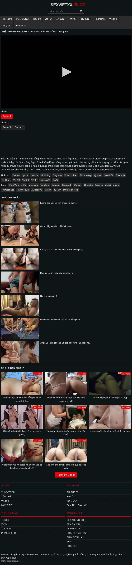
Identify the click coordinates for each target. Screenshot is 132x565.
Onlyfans (57, 175)
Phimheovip (86, 175)
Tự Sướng (22, 19)
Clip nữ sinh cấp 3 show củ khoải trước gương (22, 433)
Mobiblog (45, 175)
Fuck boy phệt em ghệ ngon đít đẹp (110, 397)
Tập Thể (6, 496)
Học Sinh (85, 19)
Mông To (6, 505)
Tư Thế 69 (72, 492)
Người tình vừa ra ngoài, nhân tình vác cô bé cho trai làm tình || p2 (22, 466)
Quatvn (98, 175)
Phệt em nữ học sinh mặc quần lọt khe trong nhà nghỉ (66, 399)
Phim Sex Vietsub (77, 533)
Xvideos (21, 25)
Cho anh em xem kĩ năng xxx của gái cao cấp (66, 466)
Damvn (16, 175)
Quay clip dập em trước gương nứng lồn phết (66, 433)
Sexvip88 (108, 175)
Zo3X (55, 180)
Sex (69, 541)
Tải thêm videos (66, 475)
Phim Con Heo (70, 189)
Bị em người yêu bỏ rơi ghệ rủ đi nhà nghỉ (110, 431)
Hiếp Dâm (99, 19)
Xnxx (72, 19)
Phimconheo (70, 175)
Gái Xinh (61, 19)
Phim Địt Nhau (75, 537)
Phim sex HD (8, 533)
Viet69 (113, 19)
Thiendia (120, 175)
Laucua (34, 175)
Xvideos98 (45, 180)
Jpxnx (25, 175)
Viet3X (16, 180)
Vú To (48, 19)
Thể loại (7, 19)
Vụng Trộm (8, 492)
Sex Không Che (76, 520)
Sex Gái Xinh (74, 524)
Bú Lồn (71, 496)
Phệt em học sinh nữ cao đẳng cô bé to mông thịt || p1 (22, 399)
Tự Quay (7, 25)
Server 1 (6, 116)
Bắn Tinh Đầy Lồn (77, 505)
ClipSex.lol (74, 528)
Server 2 (19, 127)
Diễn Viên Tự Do (17, 185)
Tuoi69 (37, 19)
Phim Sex (72, 546)
